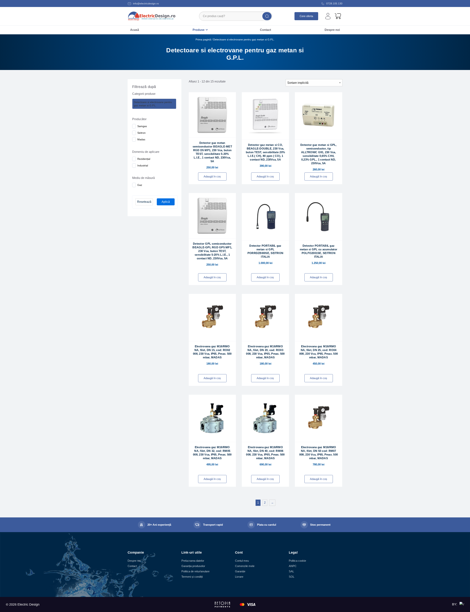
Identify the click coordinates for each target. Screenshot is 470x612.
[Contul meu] (327, 16)
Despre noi (134, 560)
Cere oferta (306, 16)
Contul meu (242, 560)
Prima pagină (203, 39)
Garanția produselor (193, 566)
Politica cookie (297, 560)
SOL (291, 576)
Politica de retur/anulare (195, 571)
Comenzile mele (244, 566)
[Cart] (337, 15)
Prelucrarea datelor (192, 560)
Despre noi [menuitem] (332, 29)
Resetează (144, 201)
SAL (291, 571)
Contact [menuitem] (265, 29)
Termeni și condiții (192, 576)
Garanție (240, 571)
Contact (132, 566)
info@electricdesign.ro (145, 3)
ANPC (293, 566)
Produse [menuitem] (199, 29)
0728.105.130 (334, 3)
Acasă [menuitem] (134, 29)
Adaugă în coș (212, 176)
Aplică (166, 201)
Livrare (239, 576)
